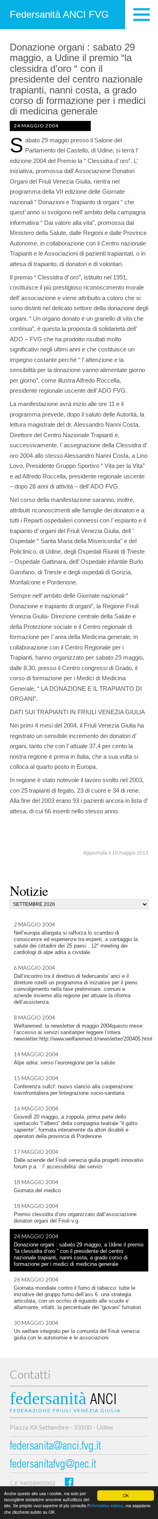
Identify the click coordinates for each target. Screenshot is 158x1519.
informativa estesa (106, 1505)
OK (126, 1495)
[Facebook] (69, 1481)
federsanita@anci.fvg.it (55, 1447)
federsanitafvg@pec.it (53, 1465)
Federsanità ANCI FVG (59, 14)
